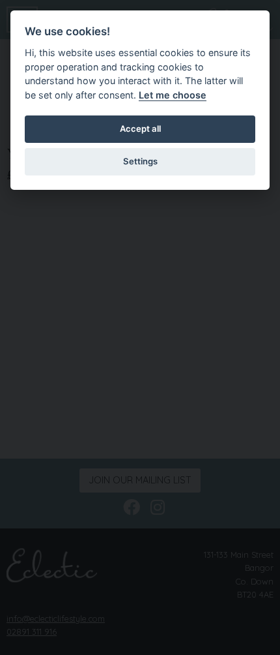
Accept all (140, 128)
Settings (140, 161)
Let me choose (172, 94)
